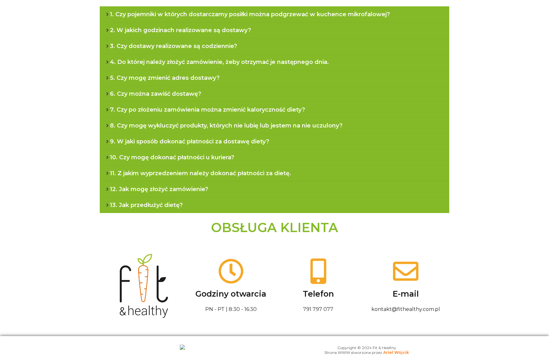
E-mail (406, 294)
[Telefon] (318, 271)
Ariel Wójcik (396, 352)
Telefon (318, 294)
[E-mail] (405, 271)
